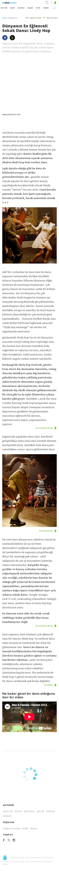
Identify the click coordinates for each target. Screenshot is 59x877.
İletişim (33, 828)
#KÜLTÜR (8, 811)
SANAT (5, 18)
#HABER (7, 816)
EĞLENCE (21, 8)
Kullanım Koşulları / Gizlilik (15, 828)
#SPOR (18, 811)
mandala (48, 684)
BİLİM (12, 8)
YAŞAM (30, 8)
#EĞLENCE (29, 811)
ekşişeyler (15, 3)
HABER (46, 8)
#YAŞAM (50, 811)
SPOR (38, 8)
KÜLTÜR (4, 8)
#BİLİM (40, 811)
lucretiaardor (46, 530)
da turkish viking (44, 428)
